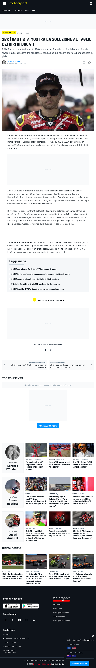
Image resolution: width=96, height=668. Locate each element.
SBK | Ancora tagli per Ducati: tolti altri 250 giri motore (35, 279)
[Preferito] (84, 62)
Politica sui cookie (47, 660)
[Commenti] (90, 62)
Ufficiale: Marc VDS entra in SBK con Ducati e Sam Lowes (35, 284)
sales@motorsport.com (12, 646)
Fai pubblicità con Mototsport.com (16, 638)
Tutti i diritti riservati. (60, 664)
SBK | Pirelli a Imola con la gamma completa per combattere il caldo (40, 274)
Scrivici (5, 634)
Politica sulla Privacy (63, 660)
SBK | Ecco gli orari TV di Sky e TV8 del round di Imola (33, 269)
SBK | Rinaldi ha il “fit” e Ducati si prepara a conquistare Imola (37, 289)
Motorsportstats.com (61, 620)
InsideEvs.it (57, 604)
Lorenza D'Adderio (14, 61)
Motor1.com (57, 608)
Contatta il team (9, 642)
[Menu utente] (91, 3)
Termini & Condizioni (30, 660)
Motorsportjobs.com (61, 612)
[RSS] (33, 619)
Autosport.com (59, 616)
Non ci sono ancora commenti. (48, 385)
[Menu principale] (4, 3)
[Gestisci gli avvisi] (51, 350)
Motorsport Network (42, 664)
